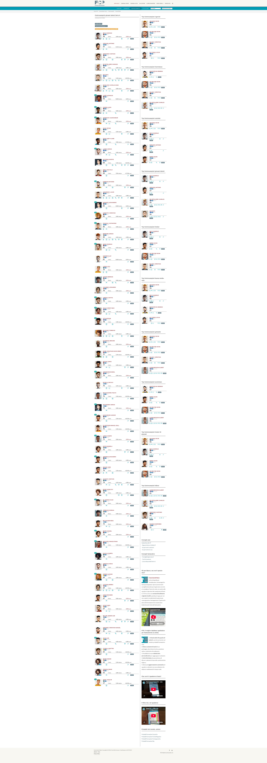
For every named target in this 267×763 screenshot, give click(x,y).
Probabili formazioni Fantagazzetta (151, 739)
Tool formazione (146, 559)
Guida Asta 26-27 (146, 543)
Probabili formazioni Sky (148, 741)
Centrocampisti (111, 11)
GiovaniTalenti (118, 11)
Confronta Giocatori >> (101, 26)
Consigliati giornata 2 (148, 557)
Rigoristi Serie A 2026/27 (149, 545)
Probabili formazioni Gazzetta (149, 734)
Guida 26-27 (99, 23)
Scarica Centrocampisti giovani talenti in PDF (106, 29)
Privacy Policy (97, 753)
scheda (132, 38)
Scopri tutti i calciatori (148, 547)
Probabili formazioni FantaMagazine (151, 736)
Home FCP (96, 11)
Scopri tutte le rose (147, 549)
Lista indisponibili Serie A (148, 561)
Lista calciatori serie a (103, 11)
